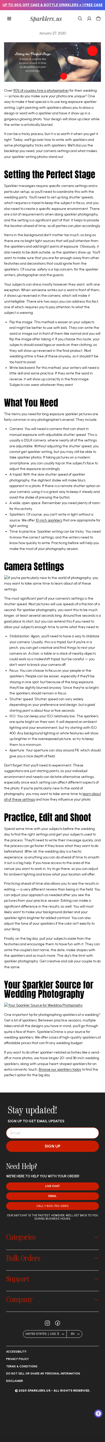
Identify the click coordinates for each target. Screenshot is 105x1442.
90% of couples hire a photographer (41, 90)
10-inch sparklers (49, 520)
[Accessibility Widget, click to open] (98, 1413)
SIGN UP (52, 1146)
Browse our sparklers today (60, 1069)
